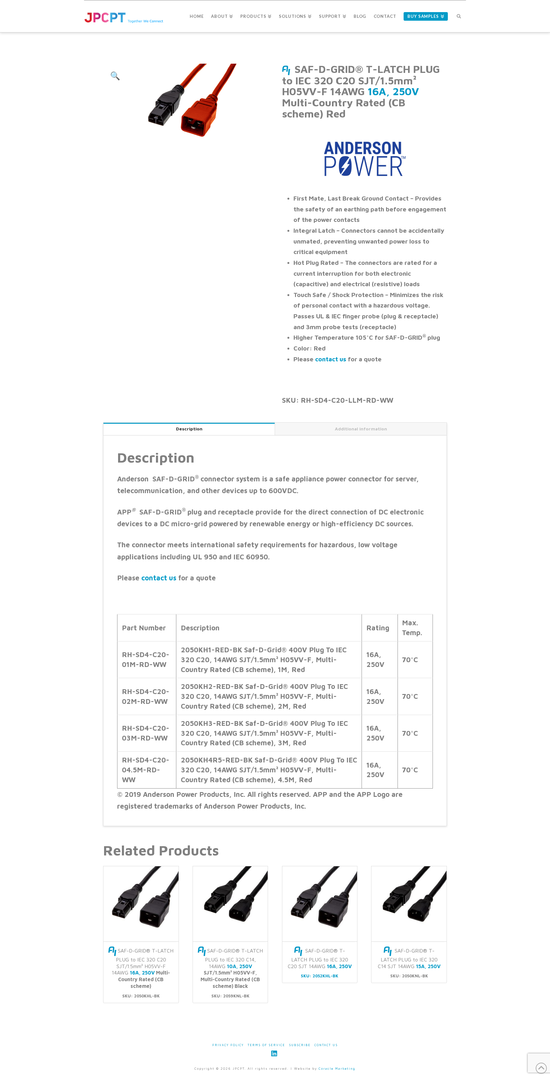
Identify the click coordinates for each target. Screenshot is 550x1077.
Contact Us (326, 1045)
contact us (330, 359)
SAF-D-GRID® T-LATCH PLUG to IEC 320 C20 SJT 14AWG (320, 958)
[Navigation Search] (459, 16)
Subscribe (300, 1045)
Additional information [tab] (361, 428)
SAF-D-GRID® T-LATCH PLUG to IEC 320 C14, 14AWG (232, 968)
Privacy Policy (228, 1045)
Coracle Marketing (337, 1068)
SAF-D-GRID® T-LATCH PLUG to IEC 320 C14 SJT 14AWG (409, 958)
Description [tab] (189, 428)
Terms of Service (266, 1045)
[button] (115, 76)
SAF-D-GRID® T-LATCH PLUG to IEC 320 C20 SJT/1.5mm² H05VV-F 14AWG (142, 968)
